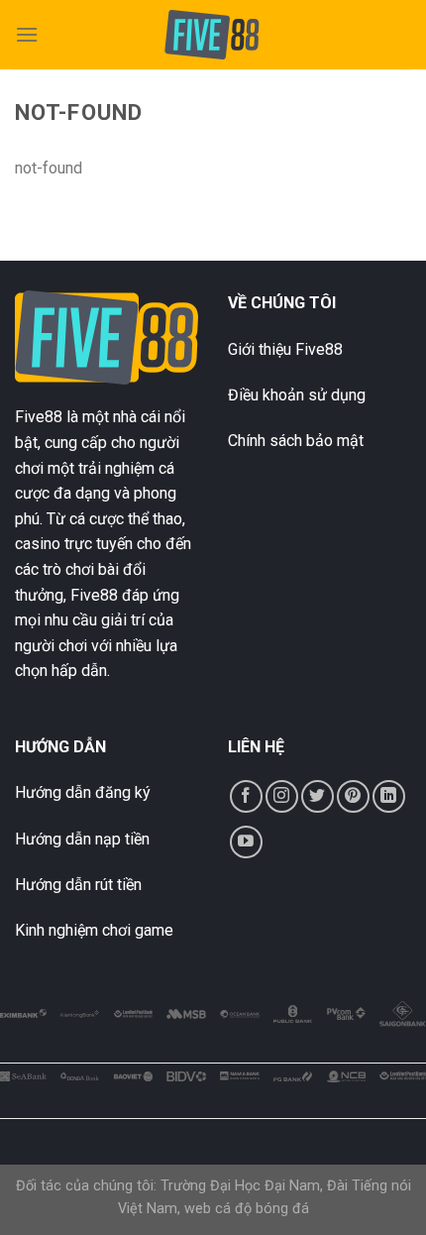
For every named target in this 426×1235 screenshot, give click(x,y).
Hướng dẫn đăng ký (83, 792)
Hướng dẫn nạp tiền (82, 839)
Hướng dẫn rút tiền (78, 884)
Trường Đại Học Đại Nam (240, 1186)
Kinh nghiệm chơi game (94, 930)
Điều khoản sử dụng (297, 395)
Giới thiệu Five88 (285, 349)
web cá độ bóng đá (246, 1208)
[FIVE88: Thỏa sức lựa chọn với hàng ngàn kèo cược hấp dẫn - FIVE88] (213, 34)
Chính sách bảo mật (296, 440)
